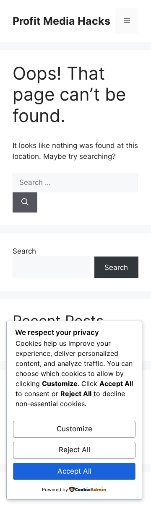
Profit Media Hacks (61, 21)
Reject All (74, 450)
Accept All (74, 471)
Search (24, 251)
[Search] (25, 202)
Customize (74, 429)
